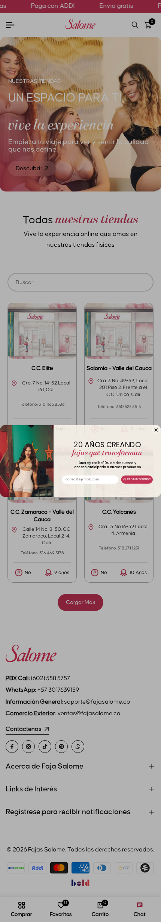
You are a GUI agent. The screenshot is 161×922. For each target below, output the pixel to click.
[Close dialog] (156, 430)
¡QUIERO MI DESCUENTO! (137, 479)
